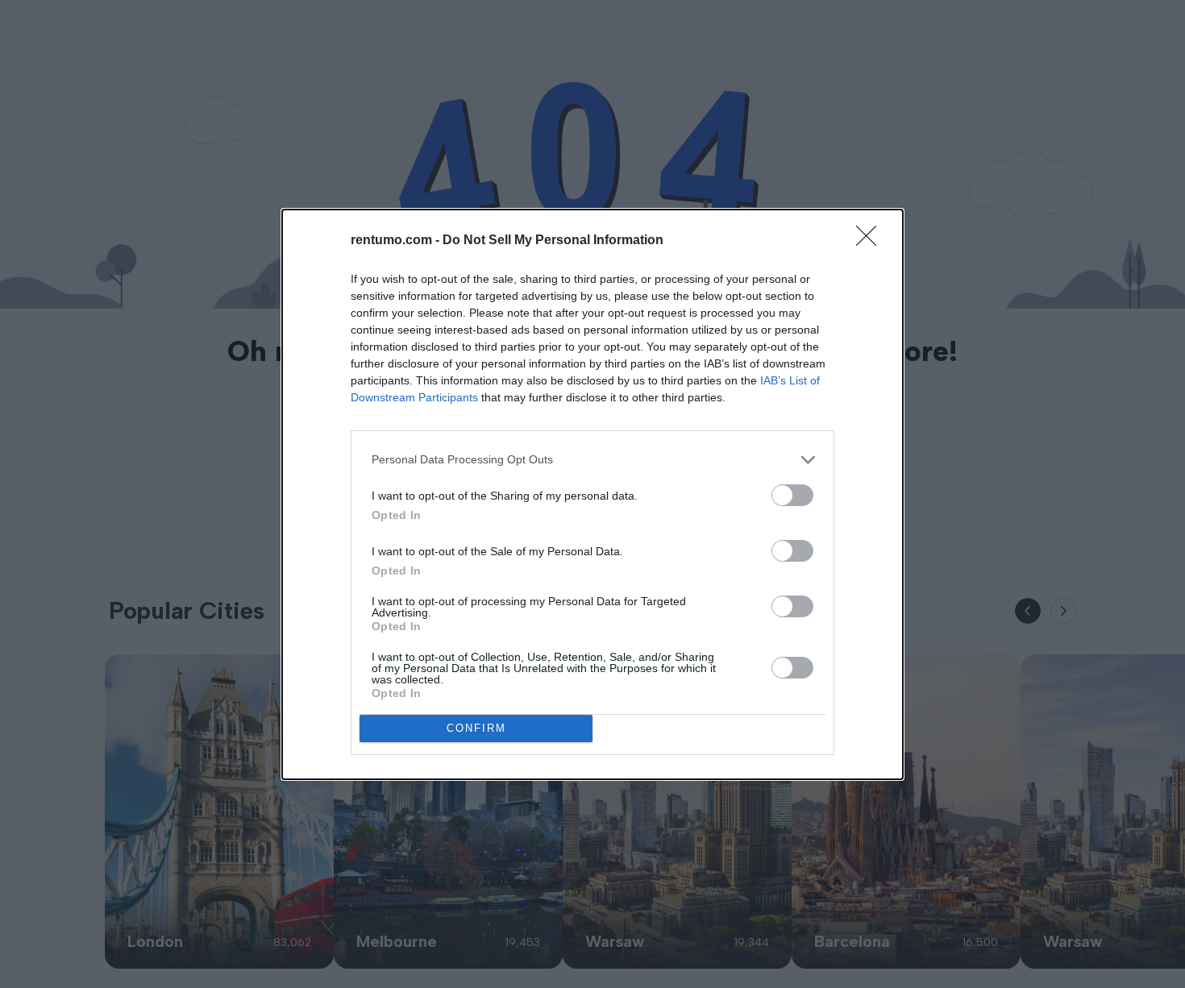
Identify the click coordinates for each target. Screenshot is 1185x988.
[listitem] (592, 459)
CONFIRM (476, 728)
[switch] (792, 495)
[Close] (871, 241)
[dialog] (592, 494)
